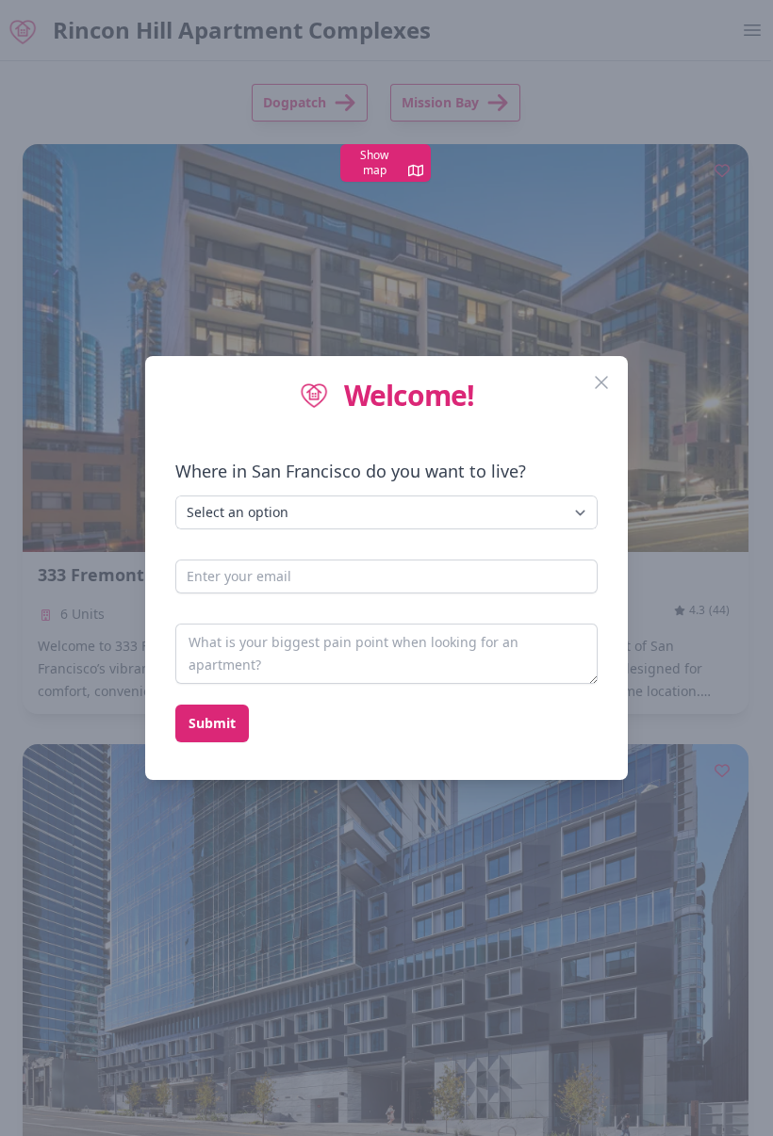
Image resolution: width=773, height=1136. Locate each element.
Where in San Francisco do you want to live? (350, 471)
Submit (212, 723)
